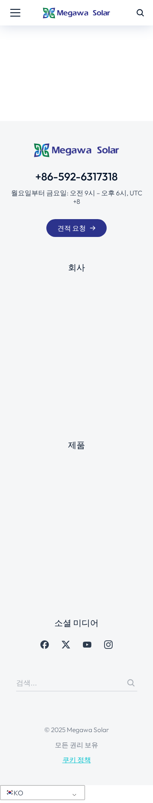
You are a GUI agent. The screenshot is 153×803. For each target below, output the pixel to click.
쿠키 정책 (76, 759)
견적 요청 (71, 228)
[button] (41, 792)
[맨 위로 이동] (137, 787)
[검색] (131, 682)
